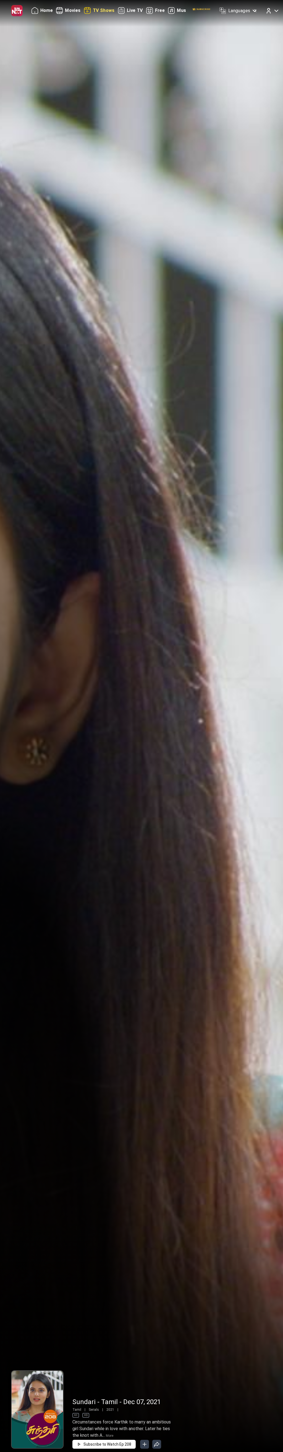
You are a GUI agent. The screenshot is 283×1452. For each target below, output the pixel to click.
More (109, 1436)
